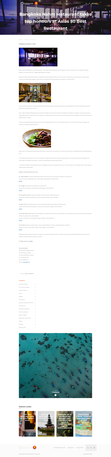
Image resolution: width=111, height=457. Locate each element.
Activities (33, 39)
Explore (21, 39)
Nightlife (21, 296)
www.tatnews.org (26, 262)
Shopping (21, 324)
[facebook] (89, 3)
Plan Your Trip (67, 3)
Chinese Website (77, 3)
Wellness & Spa (22, 327)
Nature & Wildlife (22, 315)
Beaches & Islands (23, 290)
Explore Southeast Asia (47, 3)
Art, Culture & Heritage (24, 287)
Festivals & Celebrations (24, 308)
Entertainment (22, 305)
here (32, 241)
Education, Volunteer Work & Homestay (27, 302)
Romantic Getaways (23, 312)
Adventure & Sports (23, 284)
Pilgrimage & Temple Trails (25, 318)
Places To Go (59, 3)
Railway (20, 321)
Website (20, 181)
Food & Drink (22, 299)
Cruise (20, 293)
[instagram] (92, 3)
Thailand (27, 39)
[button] (27, 273)
